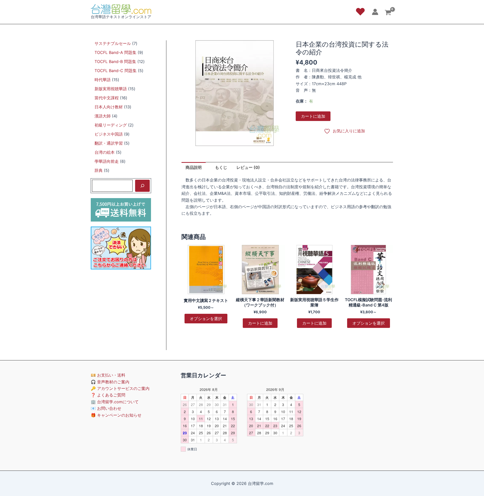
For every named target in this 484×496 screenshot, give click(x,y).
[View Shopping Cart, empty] (387, 13)
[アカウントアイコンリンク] (375, 12)
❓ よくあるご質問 (108, 394)
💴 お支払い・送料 (108, 375)
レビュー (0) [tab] (248, 167)
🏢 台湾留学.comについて (115, 401)
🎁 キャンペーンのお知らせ (116, 415)
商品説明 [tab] (194, 167)
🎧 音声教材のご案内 (110, 381)
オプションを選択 (206, 318)
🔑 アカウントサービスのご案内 (120, 388)
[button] (360, 12)
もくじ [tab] (221, 167)
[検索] (142, 186)
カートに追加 (313, 116)
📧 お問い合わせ (106, 408)
